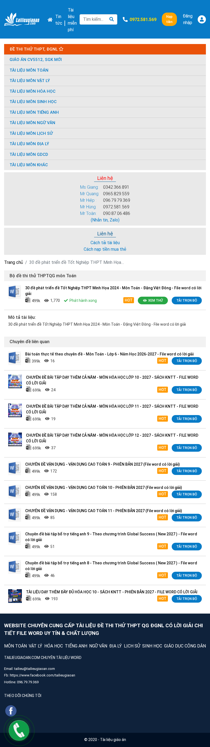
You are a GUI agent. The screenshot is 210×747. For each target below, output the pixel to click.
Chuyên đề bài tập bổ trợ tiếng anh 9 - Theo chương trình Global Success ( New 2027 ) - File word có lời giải (111, 537)
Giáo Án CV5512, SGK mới (36, 59)
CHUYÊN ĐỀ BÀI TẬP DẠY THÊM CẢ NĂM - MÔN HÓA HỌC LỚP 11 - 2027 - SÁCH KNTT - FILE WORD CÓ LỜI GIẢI (112, 409)
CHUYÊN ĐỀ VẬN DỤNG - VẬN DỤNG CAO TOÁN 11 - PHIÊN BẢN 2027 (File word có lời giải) (103, 511)
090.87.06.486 (116, 213)
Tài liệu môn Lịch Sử (31, 133)
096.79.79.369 (116, 200)
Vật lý (35, 646)
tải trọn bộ (186, 300)
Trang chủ (13, 262)
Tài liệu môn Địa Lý (29, 143)
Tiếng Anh (76, 646)
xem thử (155, 300)
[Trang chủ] (21, 19)
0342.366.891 (116, 187)
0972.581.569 (116, 206)
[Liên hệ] (19, 730)
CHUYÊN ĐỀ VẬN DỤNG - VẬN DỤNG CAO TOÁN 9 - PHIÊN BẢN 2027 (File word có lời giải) (102, 464)
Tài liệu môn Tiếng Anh (34, 112)
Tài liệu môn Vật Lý (30, 80)
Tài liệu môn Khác (29, 164)
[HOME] (48, 19)
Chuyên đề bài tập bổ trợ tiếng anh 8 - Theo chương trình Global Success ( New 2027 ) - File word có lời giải (111, 566)
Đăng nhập (187, 19)
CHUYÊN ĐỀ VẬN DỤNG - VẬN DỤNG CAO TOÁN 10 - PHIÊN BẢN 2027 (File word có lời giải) (103, 487)
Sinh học (152, 646)
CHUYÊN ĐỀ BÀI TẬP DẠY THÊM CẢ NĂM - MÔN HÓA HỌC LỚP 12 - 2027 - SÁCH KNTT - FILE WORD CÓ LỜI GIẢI (112, 438)
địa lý (115, 646)
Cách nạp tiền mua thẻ (105, 249)
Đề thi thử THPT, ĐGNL (34, 49)
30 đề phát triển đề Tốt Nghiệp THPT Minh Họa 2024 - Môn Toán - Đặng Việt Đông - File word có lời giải (113, 291)
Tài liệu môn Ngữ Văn (32, 122)
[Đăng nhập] (202, 19)
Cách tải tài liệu (105, 242)
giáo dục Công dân (185, 646)
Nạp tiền (169, 19)
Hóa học (53, 646)
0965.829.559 (116, 193)
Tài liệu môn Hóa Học (33, 91)
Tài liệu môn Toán (29, 70)
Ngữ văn (98, 646)
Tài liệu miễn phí (72, 19)
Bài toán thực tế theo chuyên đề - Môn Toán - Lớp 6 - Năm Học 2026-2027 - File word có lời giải (109, 354)
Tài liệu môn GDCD (29, 154)
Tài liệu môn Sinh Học (33, 101)
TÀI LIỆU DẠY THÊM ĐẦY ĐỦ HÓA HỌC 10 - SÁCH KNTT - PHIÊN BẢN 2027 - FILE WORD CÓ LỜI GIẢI (111, 592)
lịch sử (132, 646)
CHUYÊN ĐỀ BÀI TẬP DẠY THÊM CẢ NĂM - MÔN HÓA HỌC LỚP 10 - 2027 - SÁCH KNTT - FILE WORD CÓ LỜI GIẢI (112, 380)
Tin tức (58, 20)
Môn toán (15, 646)
